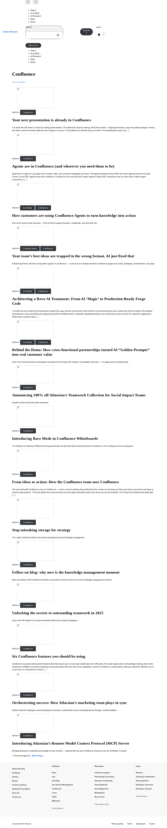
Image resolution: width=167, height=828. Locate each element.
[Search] (58, 35)
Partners (139, 773)
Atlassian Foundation (21, 789)
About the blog (18, 769)
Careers (15, 777)
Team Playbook (101, 785)
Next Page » (38, 756)
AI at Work (27, 208)
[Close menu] (27, 2)
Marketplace (100, 793)
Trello (54, 797)
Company (16, 773)
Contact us (16, 797)
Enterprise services (144, 789)
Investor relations (19, 785)
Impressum (140, 824)
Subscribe (86, 31)
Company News (30, 248)
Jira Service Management (62, 785)
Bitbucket (56, 801)
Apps (32, 19)
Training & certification (145, 777)
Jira (53, 777)
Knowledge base (102, 789)
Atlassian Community (103, 781)
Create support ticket (102, 804)
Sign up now (33, 45)
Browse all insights (18, 82)
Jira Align (56, 781)
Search (29, 27)
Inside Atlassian (10, 32)
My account (99, 797)
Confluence (28, 112)
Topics (33, 10)
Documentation (142, 781)
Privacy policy (117, 824)
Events (15, 781)
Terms (129, 824)
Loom (54, 793)
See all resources (141, 796)
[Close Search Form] (104, 35)
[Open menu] (35, 2)
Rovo (54, 773)
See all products (57, 808)
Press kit (15, 793)
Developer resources (144, 785)
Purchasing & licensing (104, 777)
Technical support (102, 773)
